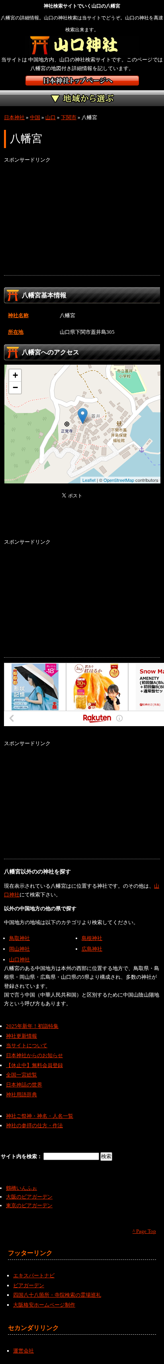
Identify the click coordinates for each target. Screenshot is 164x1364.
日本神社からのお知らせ (34, 1055)
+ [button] (15, 375)
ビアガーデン (28, 1285)
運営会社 (23, 1351)
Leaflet (89, 480)
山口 (50, 117)
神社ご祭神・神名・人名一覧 (39, 1116)
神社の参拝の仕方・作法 (34, 1125)
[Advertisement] (82, 219)
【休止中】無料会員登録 (34, 1065)
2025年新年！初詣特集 (32, 1026)
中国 (35, 117)
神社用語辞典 (21, 1095)
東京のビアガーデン (29, 1205)
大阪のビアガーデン (29, 1197)
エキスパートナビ (34, 1275)
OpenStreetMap (118, 480)
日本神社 (14, 117)
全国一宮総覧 (21, 1075)
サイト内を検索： (22, 1156)
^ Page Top (144, 1231)
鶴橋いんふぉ (21, 1188)
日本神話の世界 (24, 1085)
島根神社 (92, 938)
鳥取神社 (19, 938)
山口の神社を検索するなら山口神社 (82, 45)
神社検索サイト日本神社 (82, 81)
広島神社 (92, 949)
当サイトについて (26, 1045)
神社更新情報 (21, 1036)
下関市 (68, 117)
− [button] (15, 387)
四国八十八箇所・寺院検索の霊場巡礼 (57, 1295)
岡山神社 (19, 949)
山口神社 (19, 960)
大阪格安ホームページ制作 (44, 1305)
